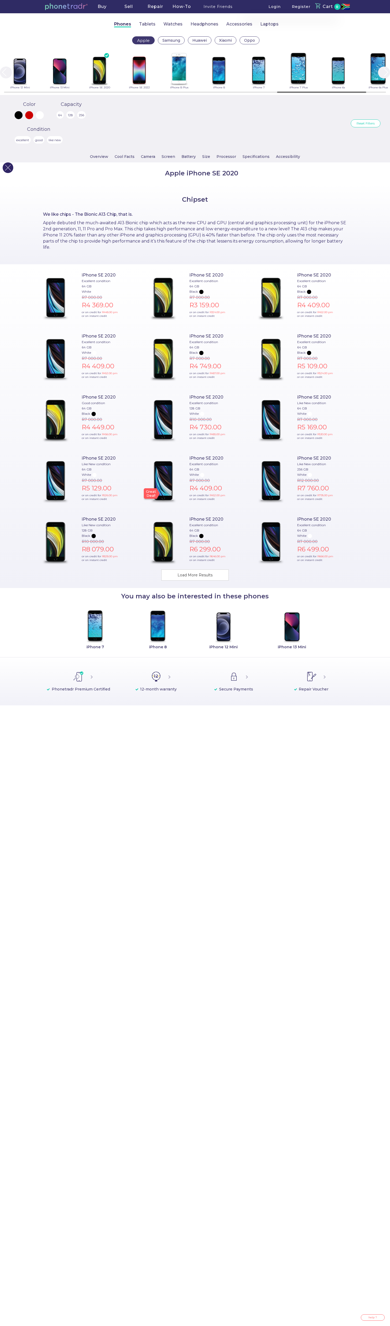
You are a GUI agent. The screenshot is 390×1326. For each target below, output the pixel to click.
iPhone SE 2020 (99, 275)
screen (168, 156)
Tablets (147, 24)
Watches (173, 24)
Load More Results (195, 575)
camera (148, 156)
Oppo (249, 40)
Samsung (171, 40)
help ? (373, 1317)
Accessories (239, 24)
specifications (256, 156)
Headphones (204, 24)
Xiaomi (225, 40)
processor (226, 156)
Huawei (199, 40)
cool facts (125, 156)
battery (188, 156)
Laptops (269, 24)
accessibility (288, 156)
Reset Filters (366, 123)
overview (99, 156)
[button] (66, 6)
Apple (143, 40)
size (206, 156)
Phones (122, 24)
